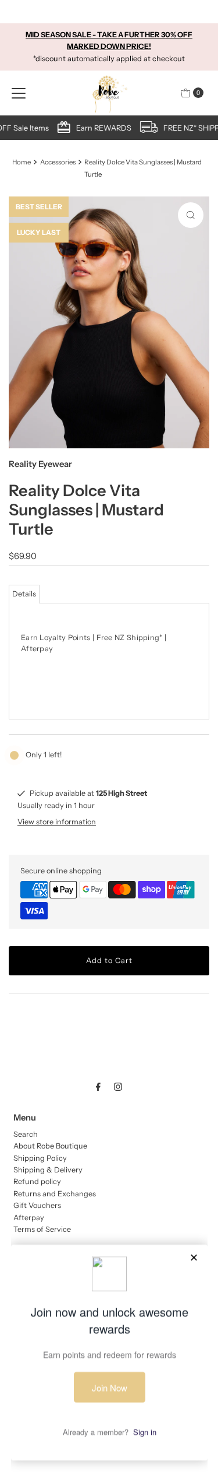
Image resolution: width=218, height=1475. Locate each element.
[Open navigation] (18, 92)
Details (24, 593)
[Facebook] (98, 1087)
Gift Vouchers (37, 1205)
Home (21, 162)
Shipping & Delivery (48, 1169)
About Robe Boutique (50, 1146)
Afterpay (28, 1217)
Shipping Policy (40, 1158)
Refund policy (37, 1181)
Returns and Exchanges (54, 1193)
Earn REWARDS (105, 128)
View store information (56, 821)
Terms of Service (42, 1229)
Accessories (58, 162)
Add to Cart (109, 960)
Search (25, 1134)
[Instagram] (118, 1087)
